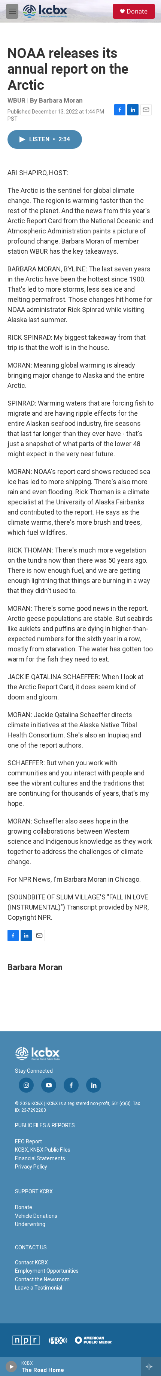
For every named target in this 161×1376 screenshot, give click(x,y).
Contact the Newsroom (42, 1279)
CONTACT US (31, 1247)
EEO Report (28, 1141)
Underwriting (30, 1224)
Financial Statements (40, 1158)
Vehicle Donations (36, 1216)
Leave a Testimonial (38, 1288)
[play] (11, 1366)
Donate (137, 11)
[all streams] (151, 1366)
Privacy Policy (31, 1167)
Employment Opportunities (47, 1271)
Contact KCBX (31, 1262)
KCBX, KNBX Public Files (42, 1150)
